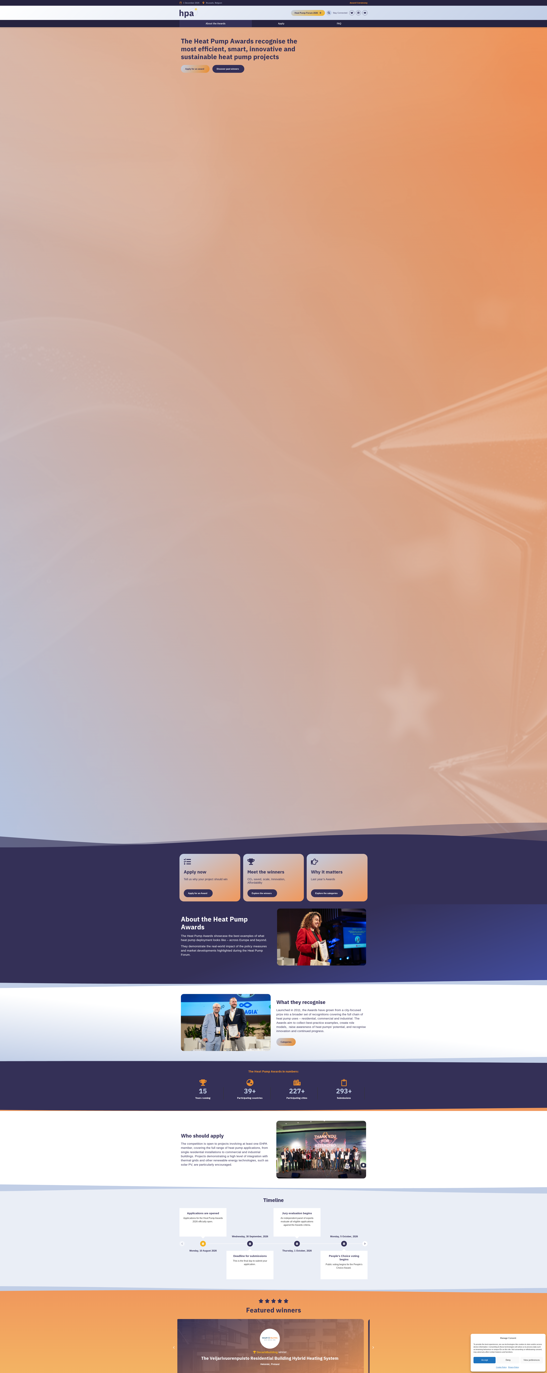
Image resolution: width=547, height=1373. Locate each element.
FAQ (339, 23)
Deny (508, 1360)
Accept (484, 1360)
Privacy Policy (513, 1367)
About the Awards (215, 23)
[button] (373, 1347)
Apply (281, 23)
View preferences (531, 1360)
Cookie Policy (501, 1367)
